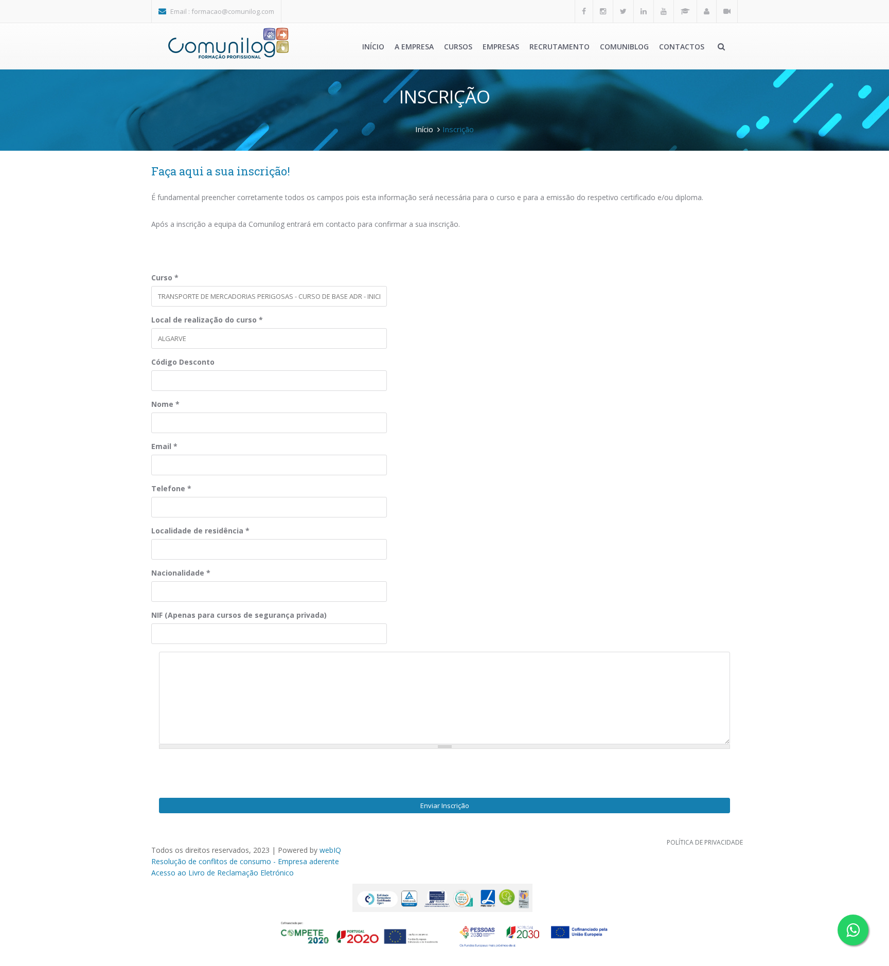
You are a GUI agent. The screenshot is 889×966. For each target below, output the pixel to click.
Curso (165, 277)
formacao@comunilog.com (232, 11)
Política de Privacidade (705, 842)
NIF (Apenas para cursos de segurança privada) (239, 615)
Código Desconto (183, 362)
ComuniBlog (624, 46)
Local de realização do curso (207, 320)
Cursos (458, 46)
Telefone (171, 488)
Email (164, 446)
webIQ (330, 850)
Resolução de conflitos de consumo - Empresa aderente (245, 861)
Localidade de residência (200, 530)
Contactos (681, 46)
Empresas (501, 46)
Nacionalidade (180, 573)
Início (373, 46)
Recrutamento (559, 46)
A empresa (414, 46)
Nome (165, 404)
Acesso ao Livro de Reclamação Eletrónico (222, 873)
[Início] (228, 43)
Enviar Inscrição (444, 805)
